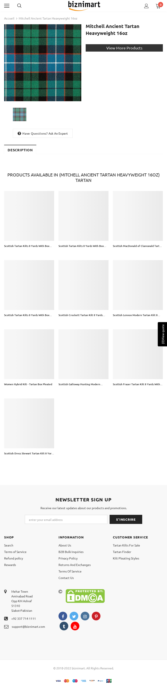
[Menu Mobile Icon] (6, 5)
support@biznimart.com (28, 626)
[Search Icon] (23, 6)
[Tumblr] (64, 626)
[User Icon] (146, 6)
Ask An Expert (58, 133)
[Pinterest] (96, 616)
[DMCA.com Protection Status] (85, 595)
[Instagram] (85, 616)
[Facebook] (62, 616)
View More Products (124, 48)
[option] (42, 62)
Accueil (9, 18)
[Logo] (84, 5)
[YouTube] (75, 626)
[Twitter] (74, 616)
